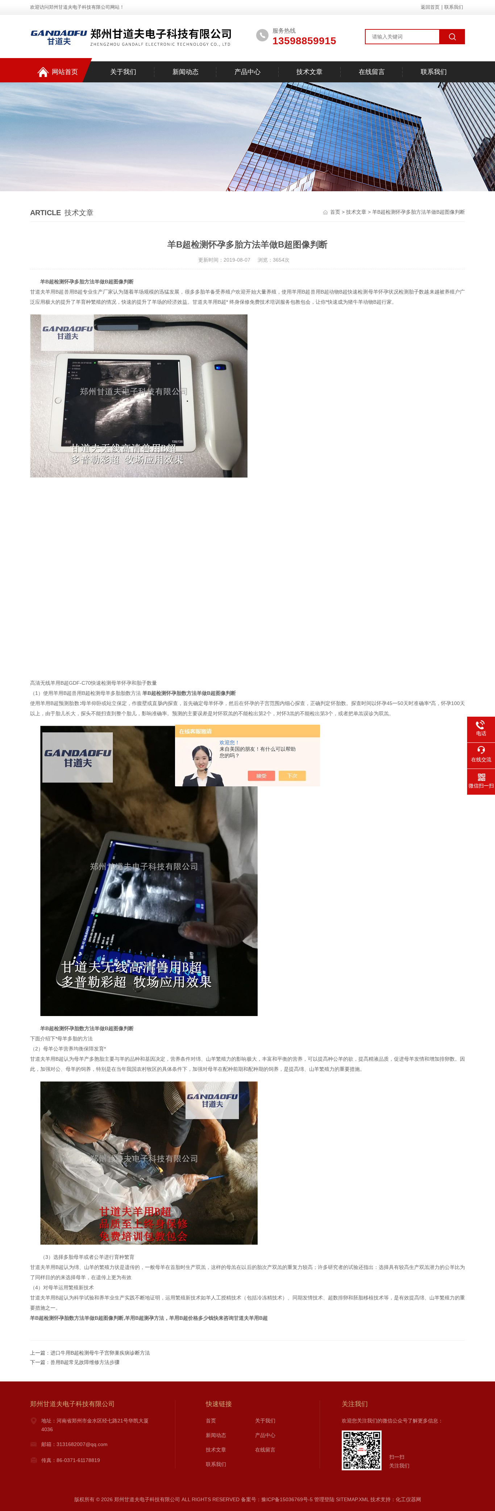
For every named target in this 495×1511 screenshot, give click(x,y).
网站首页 (65, 71)
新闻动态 (185, 71)
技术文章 (309, 71)
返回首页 (430, 7)
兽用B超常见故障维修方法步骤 (85, 1362)
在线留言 (372, 71)
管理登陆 (324, 1499)
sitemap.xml (352, 1499)
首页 (335, 212)
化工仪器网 (408, 1499)
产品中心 (247, 71)
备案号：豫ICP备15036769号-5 (277, 1499)
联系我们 (453, 7)
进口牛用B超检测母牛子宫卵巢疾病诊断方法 (100, 1353)
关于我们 (123, 71)
